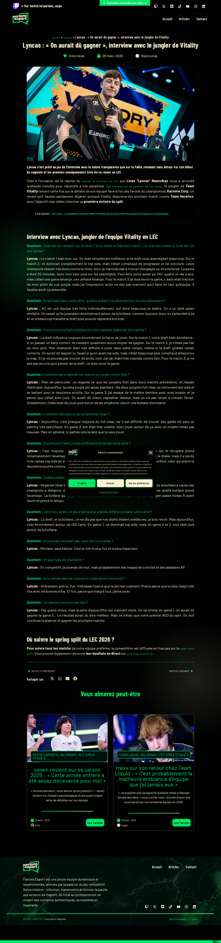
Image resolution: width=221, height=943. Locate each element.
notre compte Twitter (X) (139, 653)
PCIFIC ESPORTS (45, 755)
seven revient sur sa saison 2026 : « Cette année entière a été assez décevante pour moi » (67, 775)
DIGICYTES (38, 918)
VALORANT (68, 755)
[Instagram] (195, 6)
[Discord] (171, 6)
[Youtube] (187, 6)
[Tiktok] (179, 6)
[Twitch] (155, 6)
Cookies (193, 918)
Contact (201, 19)
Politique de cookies (108, 492)
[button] (150, 452)
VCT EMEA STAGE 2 (174, 755)
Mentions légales (177, 918)
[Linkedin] (203, 6)
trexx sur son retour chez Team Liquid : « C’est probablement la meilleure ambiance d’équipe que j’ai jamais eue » (154, 775)
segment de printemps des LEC (100, 181)
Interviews (76, 56)
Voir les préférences (139, 483)
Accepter (82, 483)
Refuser (110, 483)
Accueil (167, 19)
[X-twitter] (163, 6)
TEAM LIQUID (129, 755)
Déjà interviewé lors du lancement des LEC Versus (134, 186)
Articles (184, 19)
